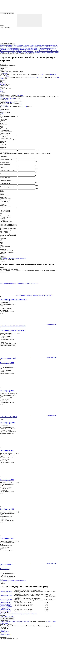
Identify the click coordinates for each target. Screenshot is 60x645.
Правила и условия (5, 621)
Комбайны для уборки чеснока (24, 51)
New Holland (50, 52)
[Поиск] (29, 20)
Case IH (2, 52)
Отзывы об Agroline (50, 621)
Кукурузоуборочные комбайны (15, 48)
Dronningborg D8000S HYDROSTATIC (13, 300)
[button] (30, 35)
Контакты (11, 616)
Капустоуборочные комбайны (42, 49)
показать (3, 256)
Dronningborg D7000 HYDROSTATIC (13, 330)
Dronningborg (5, 569)
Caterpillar (8, 52)
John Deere (28, 52)
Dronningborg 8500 (7, 363)
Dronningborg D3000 (6, 591)
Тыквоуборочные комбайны (14, 46)
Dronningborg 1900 (7, 391)
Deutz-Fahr (18, 52)
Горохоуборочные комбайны (8, 49)
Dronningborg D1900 (7, 423)
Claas (12, 52)
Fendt (22, 52)
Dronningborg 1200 (7, 480)
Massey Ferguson (41, 52)
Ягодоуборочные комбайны (48, 48)
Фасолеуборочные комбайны (25, 49)
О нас (1, 616)
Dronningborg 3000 (7, 509)
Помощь (6, 616)
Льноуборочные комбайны (7, 51)
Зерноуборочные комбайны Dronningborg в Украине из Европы (18, 613)
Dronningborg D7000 (6, 595)
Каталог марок (4, 623)
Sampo (56, 52)
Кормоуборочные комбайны (38, 45)
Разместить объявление (8, 345)
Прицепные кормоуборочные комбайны (34, 46)
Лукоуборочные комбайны (31, 48)
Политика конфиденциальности (21, 621)
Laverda (33, 52)
